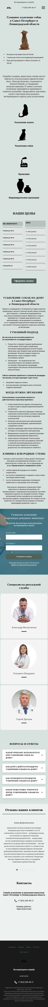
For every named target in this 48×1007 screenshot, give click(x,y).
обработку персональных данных (24, 565)
